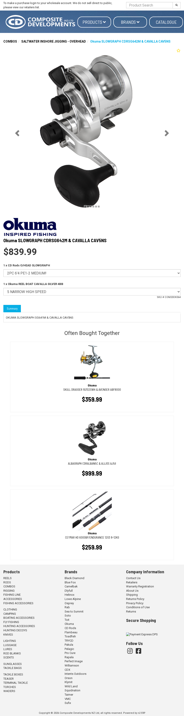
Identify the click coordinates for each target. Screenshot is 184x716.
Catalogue (166, 22)
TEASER (8, 678)
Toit (67, 619)
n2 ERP (141, 713)
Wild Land (71, 686)
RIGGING (9, 590)
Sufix (68, 703)
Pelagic (69, 649)
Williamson (72, 665)
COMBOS (10, 41)
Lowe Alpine (73, 599)
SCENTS (8, 657)
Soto (68, 615)
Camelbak (71, 586)
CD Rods (70, 628)
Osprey (69, 603)
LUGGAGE (10, 645)
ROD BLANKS (12, 653)
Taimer (69, 694)
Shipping (132, 594)
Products (93, 22)
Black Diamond (74, 578)
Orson (68, 678)
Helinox (69, 594)
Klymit (68, 682)
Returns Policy (135, 599)
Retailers (131, 582)
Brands (129, 22)
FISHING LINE (12, 594)
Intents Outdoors (75, 673)
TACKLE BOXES (13, 674)
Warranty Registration (140, 586)
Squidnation (72, 690)
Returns (131, 611)
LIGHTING (9, 641)
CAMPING (9, 613)
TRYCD (69, 640)
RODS (7, 582)
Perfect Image (74, 661)
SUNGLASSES (12, 664)
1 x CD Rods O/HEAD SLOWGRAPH (26, 265)
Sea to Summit (74, 611)
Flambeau (71, 632)
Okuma (69, 623)
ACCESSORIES (12, 599)
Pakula (69, 644)
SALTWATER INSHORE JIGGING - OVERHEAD (53, 41)
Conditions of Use (138, 607)
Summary (12, 308)
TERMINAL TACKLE (15, 682)
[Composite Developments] (40, 22)
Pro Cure (70, 653)
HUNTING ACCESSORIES (19, 626)
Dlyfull (69, 590)
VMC (68, 699)
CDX (67, 669)
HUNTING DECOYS (15, 630)
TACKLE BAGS (12, 668)
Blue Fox (70, 582)
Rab (67, 607)
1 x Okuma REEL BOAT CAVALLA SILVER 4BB (33, 284)
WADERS (9, 691)
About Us (132, 590)
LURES (7, 649)
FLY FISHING (11, 622)
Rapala (69, 657)
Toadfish (70, 636)
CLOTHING (10, 609)
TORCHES (9, 687)
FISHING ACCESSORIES (18, 603)
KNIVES (8, 634)
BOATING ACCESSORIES (19, 617)
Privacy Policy (134, 603)
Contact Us (133, 578)
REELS (7, 578)
